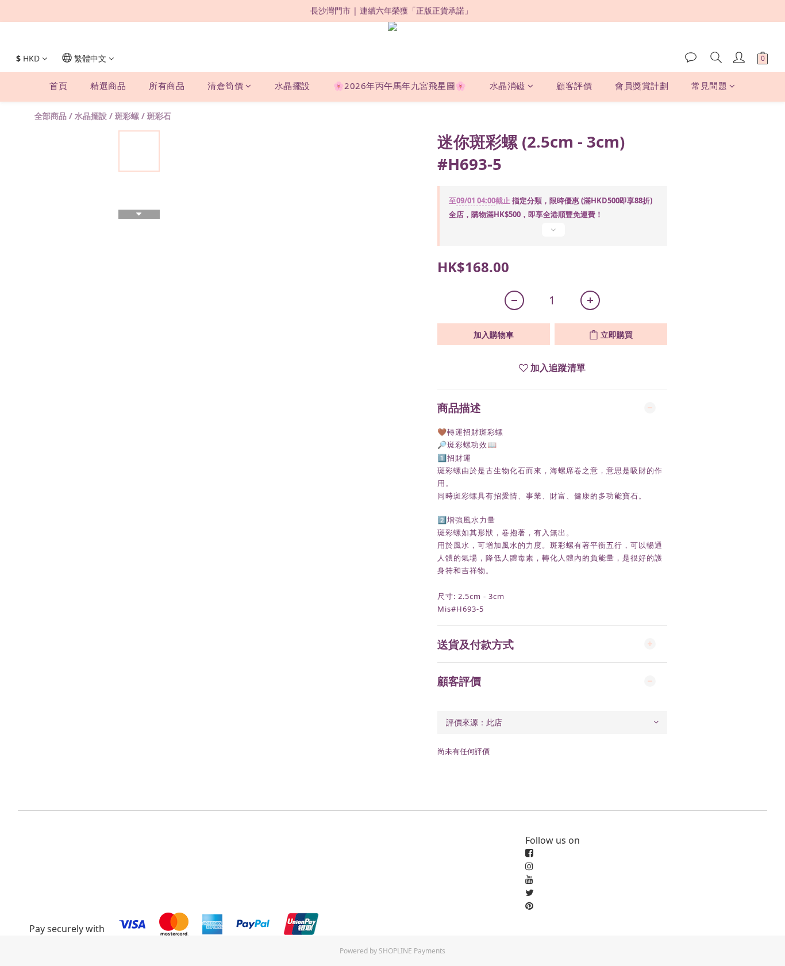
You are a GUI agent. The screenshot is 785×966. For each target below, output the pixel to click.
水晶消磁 (507, 86)
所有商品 (166, 86)
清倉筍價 (225, 86)
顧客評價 (574, 86)
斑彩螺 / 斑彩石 (143, 115)
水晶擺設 (292, 86)
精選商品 (108, 86)
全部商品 (50, 115)
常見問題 (709, 86)
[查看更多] (552, 234)
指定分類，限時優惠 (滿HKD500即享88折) (550, 200)
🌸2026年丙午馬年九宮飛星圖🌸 (400, 86)
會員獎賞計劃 (641, 86)
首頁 (58, 86)
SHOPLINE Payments (412, 951)
